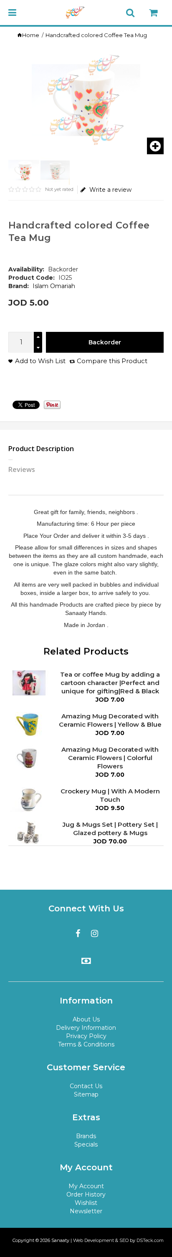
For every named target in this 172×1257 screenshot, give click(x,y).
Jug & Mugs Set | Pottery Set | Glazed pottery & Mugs (110, 828)
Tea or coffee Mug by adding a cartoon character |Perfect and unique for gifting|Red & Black (110, 682)
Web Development (93, 1240)
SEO (124, 1240)
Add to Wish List (40, 361)
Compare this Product (112, 361)
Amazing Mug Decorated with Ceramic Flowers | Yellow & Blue (110, 720)
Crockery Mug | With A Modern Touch (110, 795)
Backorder (105, 342)
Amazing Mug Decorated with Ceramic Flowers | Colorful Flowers (110, 757)
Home (30, 35)
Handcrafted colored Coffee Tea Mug (96, 35)
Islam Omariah (54, 286)
